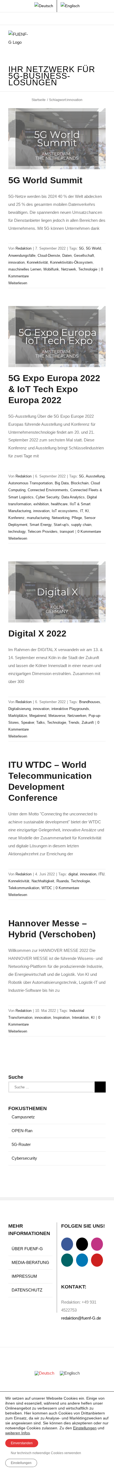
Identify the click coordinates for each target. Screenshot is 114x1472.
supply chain (81, 525)
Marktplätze (17, 716)
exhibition (41, 504)
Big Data (62, 483)
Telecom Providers (43, 531)
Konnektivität (37, 262)
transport (67, 531)
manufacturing (38, 518)
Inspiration (61, 1017)
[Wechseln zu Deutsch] (44, 1373)
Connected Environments (48, 490)
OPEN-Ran (22, 1130)
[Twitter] (82, 1244)
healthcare (59, 504)
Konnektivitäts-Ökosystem (71, 262)
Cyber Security (47, 497)
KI (87, 511)
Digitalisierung (19, 709)
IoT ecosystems (65, 511)
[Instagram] (97, 1244)
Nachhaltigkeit (43, 881)
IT (81, 511)
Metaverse (56, 716)
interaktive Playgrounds (70, 709)
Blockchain (80, 483)
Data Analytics (73, 497)
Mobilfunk (51, 269)
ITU (101, 874)
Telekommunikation (23, 888)
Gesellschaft (84, 255)
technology (16, 531)
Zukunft (88, 722)
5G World (93, 248)
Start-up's (61, 525)
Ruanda (62, 881)
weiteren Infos (17, 1433)
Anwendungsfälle (21, 255)
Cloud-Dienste (49, 255)
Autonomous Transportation (30, 483)
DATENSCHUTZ (27, 1290)
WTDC (47, 888)
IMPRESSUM (24, 1276)
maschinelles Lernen (24, 269)
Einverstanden (22, 1443)
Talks (40, 722)
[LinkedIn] (82, 1260)
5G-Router (21, 1144)
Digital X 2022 (37, 633)
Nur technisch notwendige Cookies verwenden (46, 1453)
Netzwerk (68, 269)
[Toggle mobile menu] (103, 39)
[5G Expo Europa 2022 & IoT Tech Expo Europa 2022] (57, 336)
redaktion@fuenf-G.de (81, 1318)
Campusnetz (23, 1117)
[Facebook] (67, 1244)
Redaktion (23, 248)
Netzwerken (77, 716)
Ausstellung (95, 476)
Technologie (87, 269)
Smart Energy (40, 525)
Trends (73, 722)
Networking (60, 518)
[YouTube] (97, 1260)
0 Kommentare (89, 531)
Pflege (77, 518)
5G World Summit (45, 180)
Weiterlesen (17, 283)
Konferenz (16, 518)
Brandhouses (89, 702)
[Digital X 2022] (57, 591)
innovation (16, 262)
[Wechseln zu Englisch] (70, 6)
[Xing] (67, 1260)
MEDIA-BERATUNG (30, 1262)
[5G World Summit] (57, 138)
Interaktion (80, 1017)
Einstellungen (85, 1428)
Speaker (27, 722)
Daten (67, 255)
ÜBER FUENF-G (27, 1248)
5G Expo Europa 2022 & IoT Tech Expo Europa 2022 (54, 389)
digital (73, 874)
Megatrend (37, 716)
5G (81, 248)
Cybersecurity (24, 1158)
